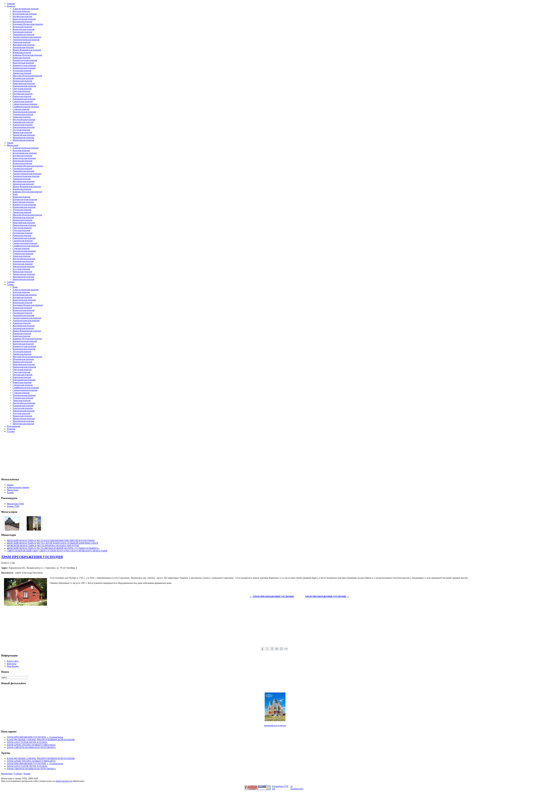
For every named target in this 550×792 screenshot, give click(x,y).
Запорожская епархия (23, 47)
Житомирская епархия (24, 45)
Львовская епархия (22, 73)
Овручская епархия (22, 88)
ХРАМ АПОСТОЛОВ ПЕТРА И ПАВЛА (27, 742)
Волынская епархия (22, 26)
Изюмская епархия (22, 52)
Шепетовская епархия (23, 140)
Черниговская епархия (24, 135)
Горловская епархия (22, 32)
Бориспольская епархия (24, 19)
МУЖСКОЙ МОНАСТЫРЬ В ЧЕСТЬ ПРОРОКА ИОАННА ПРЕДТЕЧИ (43, 545)
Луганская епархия (22, 70)
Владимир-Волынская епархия (28, 24)
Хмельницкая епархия (23, 127)
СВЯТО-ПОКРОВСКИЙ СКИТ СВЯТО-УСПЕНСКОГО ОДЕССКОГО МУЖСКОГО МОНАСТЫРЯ (57, 551)
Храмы (26, 773)
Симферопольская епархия (26, 106)
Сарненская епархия (23, 101)
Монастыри (7, 773)
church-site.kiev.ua (63, 781)
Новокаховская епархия (24, 86)
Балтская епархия (21, 11)
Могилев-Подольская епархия (27, 75)
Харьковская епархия (23, 122)
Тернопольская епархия (24, 112)
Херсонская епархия (23, 124)
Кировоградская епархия (25, 60)
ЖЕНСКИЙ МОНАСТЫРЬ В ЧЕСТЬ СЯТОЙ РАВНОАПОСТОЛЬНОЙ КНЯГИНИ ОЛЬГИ (52, 543)
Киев (15, 194)
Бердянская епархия (22, 16)
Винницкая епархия (22, 21)
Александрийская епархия (25, 8)
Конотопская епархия (23, 63)
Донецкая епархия (22, 42)
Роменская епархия (22, 382)
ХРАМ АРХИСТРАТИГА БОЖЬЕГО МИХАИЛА (31, 745)
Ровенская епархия (22, 96)
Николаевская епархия (24, 83)
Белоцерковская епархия (25, 14)
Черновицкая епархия (23, 137)
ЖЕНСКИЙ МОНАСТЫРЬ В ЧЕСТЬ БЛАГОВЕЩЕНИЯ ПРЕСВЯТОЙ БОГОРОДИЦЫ (51, 540)
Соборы (18, 773)
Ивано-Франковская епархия (27, 50)
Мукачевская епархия (23, 78)
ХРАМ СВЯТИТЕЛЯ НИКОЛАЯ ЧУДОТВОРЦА (31, 747)
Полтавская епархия (22, 94)
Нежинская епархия (22, 81)
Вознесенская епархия (23, 29)
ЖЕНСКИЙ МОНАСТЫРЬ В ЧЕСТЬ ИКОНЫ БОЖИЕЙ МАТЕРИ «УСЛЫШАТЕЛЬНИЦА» (53, 548)
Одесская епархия (21, 91)
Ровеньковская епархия (24, 99)
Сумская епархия (21, 109)
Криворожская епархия (24, 68)
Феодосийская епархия (24, 119)
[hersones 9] (12, 530)
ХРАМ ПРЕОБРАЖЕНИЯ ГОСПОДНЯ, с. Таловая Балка (35, 737)
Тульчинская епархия (23, 114)
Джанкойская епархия (23, 34)
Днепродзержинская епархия (27, 37)
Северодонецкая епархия (25, 104)
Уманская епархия (21, 117)
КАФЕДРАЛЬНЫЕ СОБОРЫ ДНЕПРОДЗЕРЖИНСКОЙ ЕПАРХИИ (41, 739)
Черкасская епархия (22, 132)
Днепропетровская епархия (26, 39)
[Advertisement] (87, 455)
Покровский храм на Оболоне (275, 725)
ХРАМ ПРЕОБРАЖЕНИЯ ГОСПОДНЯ (32, 557)
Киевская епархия (21, 57)
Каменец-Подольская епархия (27, 55)
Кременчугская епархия (24, 65)
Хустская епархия (21, 130)
